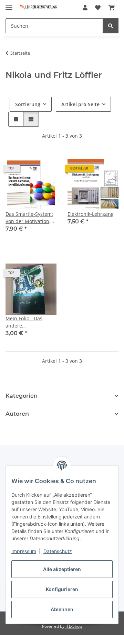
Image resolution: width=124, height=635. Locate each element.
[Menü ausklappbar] (9, 4)
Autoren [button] (17, 414)
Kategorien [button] (22, 396)
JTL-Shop (73, 626)
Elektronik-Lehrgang (91, 214)
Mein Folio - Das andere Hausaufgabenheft (27, 322)
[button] (85, 8)
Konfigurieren (62, 589)
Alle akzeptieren (62, 569)
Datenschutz (57, 551)
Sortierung (27, 104)
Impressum (23, 551)
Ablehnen (62, 609)
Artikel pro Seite (80, 104)
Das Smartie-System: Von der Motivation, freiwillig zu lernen (29, 218)
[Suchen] (110, 25)
